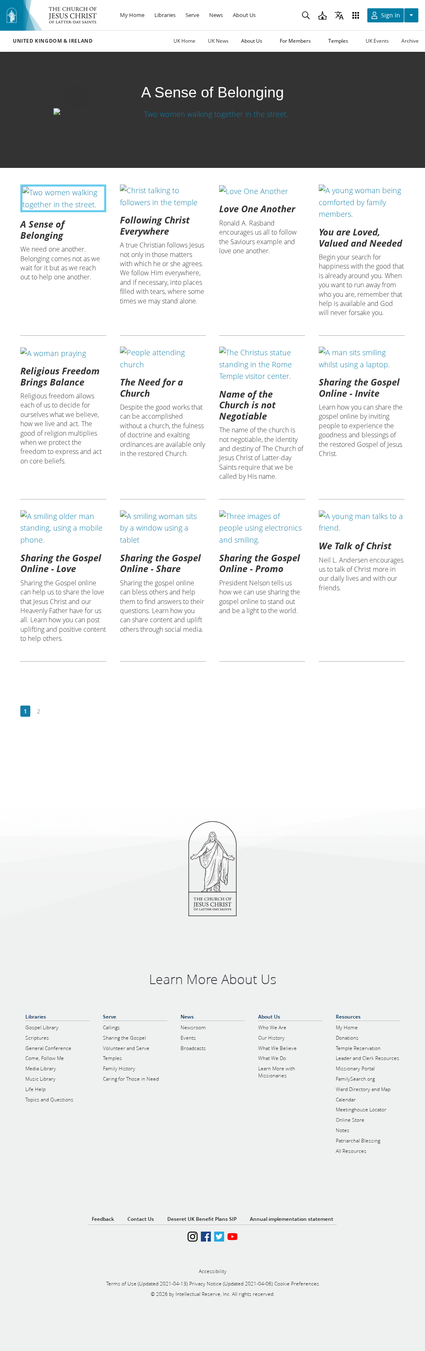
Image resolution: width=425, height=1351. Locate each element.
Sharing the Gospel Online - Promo (259, 563)
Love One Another (257, 208)
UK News (218, 40)
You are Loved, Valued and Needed (360, 237)
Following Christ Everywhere (155, 225)
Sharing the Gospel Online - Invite (359, 387)
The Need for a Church (151, 387)
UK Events (377, 40)
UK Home (184, 40)
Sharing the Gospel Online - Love (60, 563)
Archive (410, 40)
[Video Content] (212, 113)
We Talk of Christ (355, 545)
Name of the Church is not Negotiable (247, 405)
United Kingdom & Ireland (53, 41)
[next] (51, 712)
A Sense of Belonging (42, 229)
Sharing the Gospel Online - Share (160, 563)
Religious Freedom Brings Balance (60, 376)
